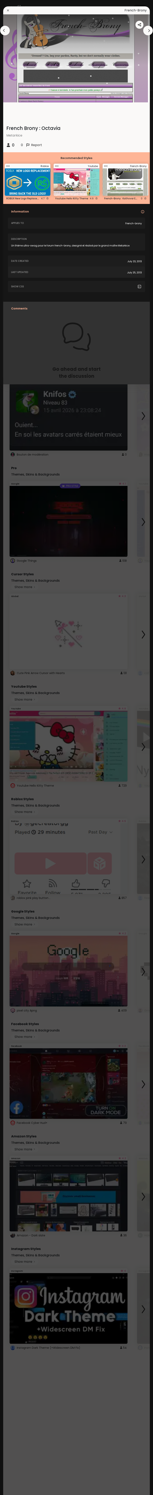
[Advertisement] (16, 747)
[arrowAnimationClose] (5, 31)
